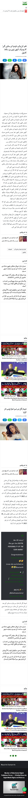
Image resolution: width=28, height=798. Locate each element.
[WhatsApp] (10, 60)
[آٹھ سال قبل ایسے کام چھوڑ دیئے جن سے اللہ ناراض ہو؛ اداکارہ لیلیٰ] (23, 239)
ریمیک (9, 249)
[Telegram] (5, 60)
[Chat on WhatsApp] (24, 789)
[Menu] (26, 8)
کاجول (24, 252)
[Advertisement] (14, 28)
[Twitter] (19, 60)
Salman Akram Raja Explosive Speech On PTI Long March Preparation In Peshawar (15, 399)
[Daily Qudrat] (25, 3)
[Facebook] (24, 60)
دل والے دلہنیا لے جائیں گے (19, 249)
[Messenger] (14, 60)
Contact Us (11, 765)
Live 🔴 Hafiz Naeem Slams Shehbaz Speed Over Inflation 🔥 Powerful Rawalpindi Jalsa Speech (15, 379)
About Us (4, 765)
